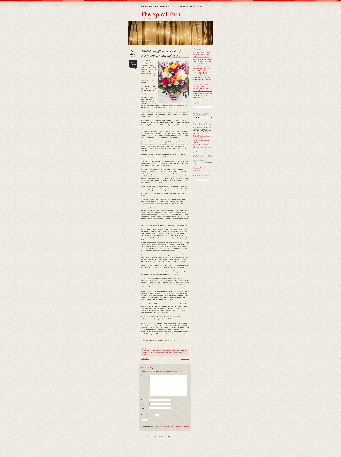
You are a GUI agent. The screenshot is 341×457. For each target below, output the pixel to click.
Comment (144, 376)
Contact (175, 6)
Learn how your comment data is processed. (176, 426)
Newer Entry (185, 359)
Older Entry (145, 359)
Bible (194, 54)
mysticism (195, 82)
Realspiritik (205, 86)
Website (143, 408)
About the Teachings (156, 6)
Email (143, 404)
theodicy (207, 95)
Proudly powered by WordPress (147, 437)
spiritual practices (198, 93)
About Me (143, 6)
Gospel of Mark (197, 66)
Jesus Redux (202, 72)
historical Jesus (201, 68)
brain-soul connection (152, 350)
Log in (194, 163)
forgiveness (195, 63)
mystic (210, 79)
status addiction (207, 93)
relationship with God (200, 88)
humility (195, 70)
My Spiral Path (204, 79)
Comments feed (197, 168)
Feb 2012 (133, 53)
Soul (149, 352)
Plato (194, 86)
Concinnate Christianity (204, 59)
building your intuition (164, 350)
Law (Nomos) (206, 75)
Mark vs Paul (200, 77)
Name (143, 400)
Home (200, 6)
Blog (168, 6)
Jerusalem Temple (201, 70)
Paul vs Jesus (206, 84)
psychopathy (199, 86)
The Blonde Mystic (156, 352)
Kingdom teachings (175, 350)
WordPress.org (196, 170)
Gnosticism (206, 63)
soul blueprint (209, 91)
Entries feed (196, 166)
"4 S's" (194, 52)
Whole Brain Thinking (166, 352)
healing (204, 66)
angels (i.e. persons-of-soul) (203, 52)
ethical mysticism (204, 61)
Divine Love (196, 61)
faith (210, 61)
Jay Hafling (168, 437)
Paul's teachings (198, 84)
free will (201, 63)
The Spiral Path (160, 14)
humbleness (208, 68)
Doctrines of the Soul (188, 6)
